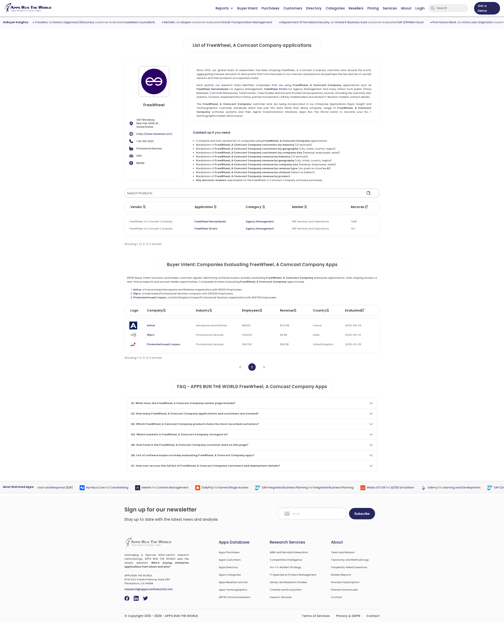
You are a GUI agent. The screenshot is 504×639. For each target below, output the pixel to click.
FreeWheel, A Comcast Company (151, 221)
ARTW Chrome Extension (234, 597)
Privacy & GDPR (348, 616)
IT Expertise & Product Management (293, 575)
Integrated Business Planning (324, 487)
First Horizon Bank (435, 22)
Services (390, 8)
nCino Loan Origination (467, 22)
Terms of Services (316, 616)
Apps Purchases (229, 552)
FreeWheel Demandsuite (212, 89)
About (406, 8)
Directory (314, 8)
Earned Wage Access (224, 487)
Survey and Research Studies (288, 582)
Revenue (287, 310)
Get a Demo (482, 8)
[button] (144, 206)
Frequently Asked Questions (349, 567)
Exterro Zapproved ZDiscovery (64, 22)
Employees (250, 310)
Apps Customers (230, 560)
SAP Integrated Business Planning (275, 487)
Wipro (137, 293)
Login (420, 8)
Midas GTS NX (367, 487)
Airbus (137, 289)
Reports (222, 8)
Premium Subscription (345, 582)
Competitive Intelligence (286, 560)
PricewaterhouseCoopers (149, 297)
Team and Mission (342, 552)
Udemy (423, 487)
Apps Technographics (233, 590)
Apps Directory (228, 567)
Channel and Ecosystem (285, 590)
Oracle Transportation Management (236, 22)
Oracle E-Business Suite (341, 22)
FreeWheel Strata (275, 89)
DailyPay (198, 487)
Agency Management (260, 221)
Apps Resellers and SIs (233, 582)
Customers (292, 8)
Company (155, 310)
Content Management (163, 487)
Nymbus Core (86, 487)
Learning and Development (452, 487)
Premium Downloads (344, 590)
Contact (336, 597)
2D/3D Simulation (393, 487)
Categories (335, 8)
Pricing (373, 8)
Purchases (270, 8)
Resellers (356, 8)
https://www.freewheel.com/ (154, 134)
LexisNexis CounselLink (130, 22)
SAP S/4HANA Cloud (401, 22)
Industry (202, 310)
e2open (176, 22)
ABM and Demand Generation (289, 552)
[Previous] (240, 367)
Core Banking (110, 487)
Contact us (202, 132)
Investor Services (281, 597)
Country (319, 310)
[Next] (264, 367)
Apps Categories (230, 575)
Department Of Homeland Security (295, 22)
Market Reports (341, 575)
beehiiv (137, 487)
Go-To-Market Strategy (285, 567)
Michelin (159, 22)
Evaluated (353, 310)
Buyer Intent (247, 8)
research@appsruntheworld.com (148, 589)
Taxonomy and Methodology (350, 560)
